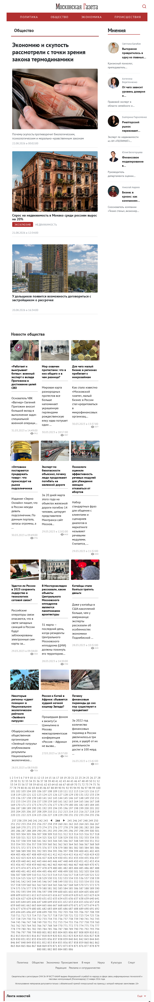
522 (97, 875)
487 (92, 868)
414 (65, 854)
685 (60, 908)
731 (34, 919)
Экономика (91, 17)
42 (60, 781)
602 (71, 891)
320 (18, 837)
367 (86, 844)
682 (44, 908)
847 (18, 942)
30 (15, 781)
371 (18, 847)
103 (23, 791)
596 (39, 891)
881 (44, 949)
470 (92, 864)
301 (97, 830)
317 (92, 834)
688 (76, 908)
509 (28, 875)
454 (97, 861)
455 (13, 864)
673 (86, 905)
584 (65, 888)
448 (65, 861)
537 (86, 878)
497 (55, 871)
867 (34, 946)
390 (28, 851)
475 (28, 868)
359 (44, 844)
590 (97, 888)
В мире (86, 962)
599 (55, 891)
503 (86, 871)
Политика (29, 17)
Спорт (131, 962)
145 (65, 798)
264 (81, 824)
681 (39, 908)
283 (92, 827)
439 (18, 861)
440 (23, 861)
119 (18, 794)
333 (86, 837)
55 (19, 784)
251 (13, 824)
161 (60, 801)
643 (18, 902)
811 (97, 932)
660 (18, 905)
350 (86, 841)
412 (55, 854)
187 (18, 808)
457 (23, 864)
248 (85, 820)
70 (75, 784)
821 (60, 935)
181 (76, 805)
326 (50, 837)
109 (55, 791)
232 (76, 815)
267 (97, 824)
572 (92, 885)
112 (71, 791)
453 (92, 861)
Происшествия (128, 17)
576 (23, 888)
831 (23, 939)
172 (28, 805)
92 (67, 788)
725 (92, 915)
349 (81, 841)
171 (23, 805)
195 (60, 808)
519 (81, 875)
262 (71, 824)
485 (81, 868)
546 (44, 881)
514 (55, 875)
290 (39, 830)
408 (34, 854)
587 (81, 888)
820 (55, 935)
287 (23, 830)
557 (13, 885)
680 (34, 908)
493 (34, 871)
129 (71, 794)
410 (44, 854)
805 (65, 932)
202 (97, 808)
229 (60, 815)
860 (86, 942)
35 (34, 781)
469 (86, 864)
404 (13, 854)
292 (50, 830)
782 (34, 929)
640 (92, 898)
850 (34, 942)
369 (97, 844)
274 (44, 827)
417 (81, 854)
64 (53, 784)
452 (86, 861)
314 (76, 834)
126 (55, 794)
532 (60, 878)
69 (71, 784)
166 (86, 801)
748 (34, 922)
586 (76, 888)
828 (97, 935)
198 (76, 808)
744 (13, 922)
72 (83, 784)
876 (81, 946)
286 (18, 830)
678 (23, 908)
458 (28, 864)
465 (65, 864)
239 (24, 820)
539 (97, 878)
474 (23, 868)
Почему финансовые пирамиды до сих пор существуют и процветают (84, 703)
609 (18, 895)
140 (39, 798)
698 (39, 912)
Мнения (117, 30)
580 (44, 888)
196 (65, 808)
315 (81, 834)
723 (81, 915)
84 (37, 788)
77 (11, 788)
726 (97, 915)
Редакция (60, 967)
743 (97, 919)
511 (39, 875)
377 (50, 847)
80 (22, 788)
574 (13, 888)
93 (71, 788)
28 (98, 777)
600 (60, 891)
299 (86, 830)
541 (18, 881)
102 (18, 791)
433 (76, 858)
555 (92, 881)
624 (97, 895)
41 (56, 781)
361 (55, 844)
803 (55, 932)
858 (76, 942)
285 (13, 830)
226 (44, 815)
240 (30, 820)
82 (29, 788)
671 (76, 905)
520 (86, 875)
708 (92, 912)
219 (97, 811)
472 (13, 868)
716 (44, 915)
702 (60, 912)
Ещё (139, 996)
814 (23, 935)
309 (50, 834)
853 (50, 942)
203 (13, 811)
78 (14, 788)
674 (92, 905)
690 (86, 908)
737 (65, 919)
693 (13, 912)
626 (18, 898)
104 (28, 791)
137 (23, 798)
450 (76, 861)
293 (55, 830)
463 (55, 864)
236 (97, 815)
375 (39, 847)
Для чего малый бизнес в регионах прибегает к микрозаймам (84, 371)
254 (28, 824)
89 (56, 788)
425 (34, 858)
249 (90, 820)
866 (28, 946)
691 (92, 908)
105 (34, 791)
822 (65, 935)
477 (39, 868)
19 (65, 777)
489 (13, 871)
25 (87, 777)
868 (39, 946)
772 (71, 925)
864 (18, 946)
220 (13, 815)
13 (42, 777)
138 (28, 798)
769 (55, 925)
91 (63, 788)
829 (13, 939)
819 (50, 935)
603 (76, 891)
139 (34, 798)
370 (13, 847)
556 (97, 881)
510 (34, 875)
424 (28, 858)
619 (71, 895)
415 (71, 854)
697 (34, 912)
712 (23, 915)
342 (44, 841)
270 (23, 827)
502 (81, 871)
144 (60, 798)
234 (86, 815)
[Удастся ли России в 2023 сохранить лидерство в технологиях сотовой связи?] (24, 570)
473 (18, 868)
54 (15, 784)
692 (97, 908)
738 (71, 919)
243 (45, 820)
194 (55, 808)
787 (60, 929)
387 (13, 851)
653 (71, 902)
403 (97, 851)
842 (81, 939)
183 (86, 805)
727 (13, 919)
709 (97, 912)
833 (34, 939)
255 (34, 824)
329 (65, 837)
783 (39, 929)
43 (64, 781)
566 (60, 885)
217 (86, 811)
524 (18, 878)
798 (28, 932)
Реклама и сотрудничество (84, 967)
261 (65, 824)
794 (97, 929)
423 (23, 858)
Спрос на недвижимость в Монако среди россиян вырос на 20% (54, 217)
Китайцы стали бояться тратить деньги (83, 589)
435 (86, 858)
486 (86, 868)
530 (50, 878)
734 (50, 919)
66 (60, 784)
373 (28, 847)
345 (60, 841)
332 (81, 837)
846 (13, 942)
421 (13, 858)
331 (76, 837)
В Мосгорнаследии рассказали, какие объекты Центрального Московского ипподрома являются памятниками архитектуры (54, 600)
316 (86, 834)
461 (44, 864)
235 (92, 815)
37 (41, 781)
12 (38, 777)
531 (55, 878)
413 (60, 854)
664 (39, 905)
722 (76, 915)
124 (44, 794)
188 (23, 808)
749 (39, 922)
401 (86, 851)
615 (50, 895)
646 (34, 902)
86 (44, 788)
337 (18, 841)
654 (76, 902)
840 (71, 939)
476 (34, 868)
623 (92, 895)
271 (28, 827)
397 (65, 851)
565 (55, 885)
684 (55, 908)
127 (60, 794)
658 (97, 902)
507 (18, 875)
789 (71, 929)
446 (55, 861)
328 (60, 837)
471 (97, 864)
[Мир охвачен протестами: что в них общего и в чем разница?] (55, 350)
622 (86, 895)
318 (97, 834)
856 (65, 942)
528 (39, 878)
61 (41, 784)
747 (28, 922)
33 (26, 781)
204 (18, 811)
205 (23, 811)
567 (65, 885)
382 (76, 847)
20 (68, 777)
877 (86, 946)
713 (28, 915)
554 (86, 881)
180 (71, 805)
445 (50, 861)
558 (18, 885)
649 (50, 902)
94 (74, 788)
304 (23, 834)
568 (71, 885)
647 (39, 902)
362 (60, 844)
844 (92, 939)
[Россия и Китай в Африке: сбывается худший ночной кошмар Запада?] (55, 680)
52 (98, 781)
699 (44, 912)
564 (50, 885)
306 (34, 834)
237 (14, 820)
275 (50, 827)
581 (50, 888)
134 (97, 794)
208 (39, 811)
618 (65, 895)
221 (18, 815)
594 (28, 891)
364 (71, 844)
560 (28, 885)
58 (30, 784)
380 (65, 847)
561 (34, 885)
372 (23, 847)
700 (50, 912)
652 (65, 902)
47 (79, 781)
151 (97, 798)
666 (50, 905)
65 (56, 784)
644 (23, 902)
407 (28, 854)
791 (81, 929)
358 (39, 844)
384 (86, 847)
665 (44, 905)
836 (50, 939)
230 (65, 815)
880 (39, 949)
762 (18, 925)
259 (55, 824)
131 (81, 794)
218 (92, 811)
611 (28, 895)
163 (71, 801)
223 (28, 815)
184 (92, 805)
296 (71, 830)
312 (65, 834)
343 (50, 841)
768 (50, 925)
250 (96, 820)
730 (28, 919)
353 (13, 844)
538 (92, 878)
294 (60, 830)
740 (81, 919)
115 (86, 791)
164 (76, 801)
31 (19, 781)
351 (92, 841)
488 (97, 868)
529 (44, 878)
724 (86, 915)
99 (93, 788)
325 (44, 837)
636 (71, 898)
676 (13, 908)
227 (50, 815)
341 (39, 841)
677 (18, 908)
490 (18, 871)
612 (34, 895)
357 (34, 844)
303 (18, 834)
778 (13, 929)
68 (68, 784)
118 (13, 794)
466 (71, 864)
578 (34, 888)
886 (71, 949)
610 (23, 895)
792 (86, 929)
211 (55, 811)
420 (97, 854)
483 (71, 868)
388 (18, 851)
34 (30, 781)
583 (60, 888)
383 (81, 847)
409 (39, 854)
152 (13, 801)
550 (65, 881)
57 (26, 784)
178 (60, 805)
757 (81, 922)
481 (60, 868)
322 (28, 837)
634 (60, 898)
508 (23, 875)
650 (55, 902)
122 (34, 794)
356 (28, 844)
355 (23, 844)
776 (92, 925)
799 (34, 932)
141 (44, 798)
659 (13, 905)
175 (44, 805)
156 (34, 801)
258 (50, 824)
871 (55, 946)
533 (65, 878)
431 (65, 858)
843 (86, 939)
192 (44, 808)
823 (71, 935)
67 (64, 784)
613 (39, 895)
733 (44, 919)
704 (71, 912)
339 (28, 841)
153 (18, 801)
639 (86, 898)
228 (55, 815)
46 (75, 781)
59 (34, 784)
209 (44, 811)
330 (71, 837)
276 (55, 827)
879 (97, 946)
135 (13, 798)
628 (28, 898)
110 (60, 791)
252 (18, 824)
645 (28, 902)
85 (41, 788)
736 (60, 919)
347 (71, 841)
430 (60, 858)
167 (92, 801)
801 (44, 932)
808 (81, 932)
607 (97, 891)
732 (39, 919)
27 (95, 777)
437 (97, 858)
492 (28, 871)
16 (53, 777)
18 (61, 777)
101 (13, 791)
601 (65, 891)
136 (18, 798)
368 (92, 844)
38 (45, 781)
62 (45, 784)
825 (81, 935)
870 (50, 946)
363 (65, 844)
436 (92, 858)
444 (44, 861)
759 (92, 922)
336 (13, 841)
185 (97, 805)
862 (97, 942)
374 (34, 847)
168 (97, 801)
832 (28, 939)
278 (65, 827)
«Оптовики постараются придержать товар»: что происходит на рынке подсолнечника (21, 477)
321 (23, 837)
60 (38, 784)
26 (91, 777)
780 (23, 929)
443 (39, 861)
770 (60, 925)
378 (55, 847)
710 (13, 915)
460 (39, 864)
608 (13, 895)
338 (23, 841)
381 (71, 847)
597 (44, 891)
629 (34, 898)
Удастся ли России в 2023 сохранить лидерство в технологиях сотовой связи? (23, 593)
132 (86, 794)
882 (50, 949)
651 (60, 902)
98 (89, 788)
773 (76, 925)
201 (92, 808)
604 (81, 891)
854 (55, 942)
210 (50, 811)
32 (23, 781)
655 (81, 902)
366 (81, 844)
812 (13, 935)
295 (65, 830)
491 (23, 871)
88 (52, 788)
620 (76, 895)
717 (50, 915)
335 (97, 837)
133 (92, 794)
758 (86, 922)
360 (50, 844)
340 (34, 841)
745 (18, 922)
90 (59, 788)
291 (44, 830)
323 (34, 837)
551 (71, 881)
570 (81, 885)
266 (92, 824)
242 (40, 820)
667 (55, 905)
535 (76, 878)
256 (39, 824)
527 (34, 878)
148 (81, 798)
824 (76, 935)
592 (18, 891)
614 (44, 895)
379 (60, 847)
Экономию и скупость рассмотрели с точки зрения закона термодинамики (48, 52)
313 (71, 834)
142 (50, 798)
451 (81, 861)
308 (44, 834)
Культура (116, 962)
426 (39, 858)
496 (50, 871)
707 (86, 912)
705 (76, 912)
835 (44, 939)
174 (39, 805)
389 (23, 851)
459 (34, 864)
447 (60, 861)
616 (55, 895)
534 (71, 878)
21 (72, 777)
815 (28, 935)
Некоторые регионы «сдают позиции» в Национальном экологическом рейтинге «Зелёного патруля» (22, 708)
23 (80, 777)
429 (55, 858)
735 (55, 919)
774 (81, 925)
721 (71, 915)
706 (81, 912)
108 (50, 791)
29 (11, 781)
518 (76, 875)
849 (28, 942)
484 (76, 868)
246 (75, 820)
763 (23, 925)
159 (50, 801)
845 (97, 939)
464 (60, 864)
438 (13, 861)
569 (76, 885)
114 (81, 791)
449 (71, 861)
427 (44, 858)
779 (18, 929)
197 (71, 808)
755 (71, 922)
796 (18, 932)
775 (86, 925)
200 (86, 808)
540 (13, 881)
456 (18, 864)
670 (71, 905)
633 (55, 898)
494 (39, 871)
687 (71, 908)
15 (50, 777)
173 (34, 805)
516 (65, 875)
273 (39, 827)
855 (60, 942)
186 (13, 808)
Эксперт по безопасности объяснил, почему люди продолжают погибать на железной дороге (54, 476)
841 (76, 939)
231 (71, 815)
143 (55, 798)
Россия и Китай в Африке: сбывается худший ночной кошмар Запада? (54, 701)
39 (49, 781)
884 (60, 949)
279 (71, 827)
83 (33, 788)
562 (39, 885)
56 (23, 784)
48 (83, 781)
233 (81, 815)
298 (81, 830)
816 (34, 935)
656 (86, 902)
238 (19, 820)
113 (76, 791)
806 (71, 932)
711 (18, 915)
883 (55, 949)
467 (76, 864)
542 (23, 881)
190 (34, 808)
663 (34, 905)
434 (81, 858)
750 (44, 922)
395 (55, 851)
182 (81, 805)
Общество (60, 17)
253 (23, 824)
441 (28, 861)
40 (53, 781)
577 (28, 888)
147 (76, 798)
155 (28, 801)
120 (23, 794)
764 (28, 925)
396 (60, 851)
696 (28, 912)
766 (39, 925)
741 (86, 919)
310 (55, 834)
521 (92, 875)
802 (50, 932)
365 (76, 844)
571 (86, 885)
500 (71, 871)
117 (97, 791)
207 (34, 811)
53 (11, 784)
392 (39, 851)
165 (81, 801)
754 (65, 922)
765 (34, 925)
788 (65, 929)
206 (28, 811)
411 (50, 854)
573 (97, 885)
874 (71, 946)
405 (18, 854)
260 (60, 824)
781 (28, 929)
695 (23, 912)
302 (13, 834)
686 (65, 908)
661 (23, 905)
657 (92, 902)
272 (34, 827)
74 (90, 784)
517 (71, 875)
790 (76, 929)
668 (60, 905)
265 (86, 824)
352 (97, 841)
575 (18, 888)
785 (50, 929)
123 (39, 794)
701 (55, 912)
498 (60, 871)
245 (69, 820)
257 (44, 824)
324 (39, 837)
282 (86, 827)
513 (50, 875)
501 (76, 871)
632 (50, 898)
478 (44, 868)
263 (76, 824)
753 (60, 922)
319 (13, 837)
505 (97, 871)
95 (78, 788)
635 (65, 898)
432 (71, 858)
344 (55, 841)
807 (76, 932)
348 (76, 841)
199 (81, 808)
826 (86, 935)
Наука (101, 962)
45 (71, 781)
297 (76, 830)
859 (81, 942)
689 (81, 908)
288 (28, 830)
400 (81, 851)
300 (92, 830)
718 (55, 915)
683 (50, 908)
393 (44, 851)
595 (34, 891)
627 (23, 898)
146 (71, 798)
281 (81, 827)
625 (13, 898)
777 (97, 925)
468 (81, 864)
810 (92, 932)
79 (18, 788)
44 (68, 781)
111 (65, 791)
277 (60, 827)
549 (60, 881)
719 (60, 915)
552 (76, 881)
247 (80, 820)
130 (76, 794)
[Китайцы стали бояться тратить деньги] (85, 570)
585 (71, 888)
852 (44, 942)
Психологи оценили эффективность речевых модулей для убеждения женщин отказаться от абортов (84, 479)
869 (44, 946)
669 (65, 905)
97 (86, 788)
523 (13, 878)
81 (26, 788)
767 (44, 925)
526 (28, 878)
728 (18, 919)
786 (55, 929)
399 (76, 851)
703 (65, 912)
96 (82, 788)
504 (92, 871)
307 (39, 834)
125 (50, 794)
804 (60, 932)
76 (98, 784)
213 (65, 811)
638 (81, 898)
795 (13, 932)
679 (28, 908)
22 (76, 777)
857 (71, 942)
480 (55, 868)
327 (55, 837)
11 (35, 777)
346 (65, 841)
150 (92, 798)
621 (81, 895)
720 (65, 915)
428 (50, 858)
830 (18, 939)
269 (18, 827)
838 (60, 939)
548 (55, 881)
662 (28, 905)
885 (65, 949)
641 (97, 898)
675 (97, 905)
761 (13, 925)
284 (97, 827)
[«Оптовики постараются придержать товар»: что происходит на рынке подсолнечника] (24, 451)
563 (44, 885)
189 (28, 808)
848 (23, 942)
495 (44, 871)
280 (76, 827)
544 (34, 881)
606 (92, 891)
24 (83, 777)
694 (18, 912)
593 (23, 891)
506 (13, 875)
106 (39, 791)
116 (92, 791)
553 (81, 881)
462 (50, 864)
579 (39, 888)
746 (23, 922)
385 (92, 847)
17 (57, 777)
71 (79, 784)
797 (23, 932)
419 (92, 854)
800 (39, 932)
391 (34, 851)
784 (44, 929)
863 (13, 946)
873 (65, 946)
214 (71, 811)
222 (23, 815)
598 (50, 891)
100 (98, 788)
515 (60, 875)
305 (28, 834)
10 (31, 777)
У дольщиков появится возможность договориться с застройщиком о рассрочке (51, 298)
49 (86, 781)
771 (65, 925)
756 (76, 922)
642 (13, 902)
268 (13, 827)
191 (39, 808)
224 (34, 815)
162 (65, 801)
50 (90, 781)
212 (60, 811)
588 (86, 888)
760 (97, 922)
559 (23, 885)
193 (50, 808)
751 (50, 922)
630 (39, 898)
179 (65, 805)
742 (92, 919)
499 (65, 871)
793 (92, 929)
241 (35, 820)
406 (23, 854)
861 (92, 942)
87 (48, 788)
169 (13, 805)
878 (92, 946)
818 (44, 935)
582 (55, 888)
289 (34, 830)
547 (50, 881)
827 (92, 935)
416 (76, 854)
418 (86, 854)
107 (44, 791)
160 (55, 801)
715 (39, 915)
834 (39, 939)
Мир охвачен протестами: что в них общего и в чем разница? (54, 371)
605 (86, 891)
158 (44, 801)
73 (86, 784)
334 (92, 837)
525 (23, 878)
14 (46, 777)
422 (18, 858)
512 (44, 875)
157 (39, 801)
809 (86, 932)
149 (86, 798)
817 (39, 935)
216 (81, 811)
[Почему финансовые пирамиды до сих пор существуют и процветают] (85, 680)
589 (92, 888)
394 (50, 851)
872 (60, 946)
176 (50, 805)
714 (34, 915)
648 (44, 902)
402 (92, 851)
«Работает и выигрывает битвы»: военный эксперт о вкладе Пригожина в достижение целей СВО (23, 377)
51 (94, 781)
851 (39, 942)
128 (65, 794)
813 (18, 935)
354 (18, 844)
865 (23, 946)
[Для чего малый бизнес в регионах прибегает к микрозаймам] (85, 350)
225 (39, 815)
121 (28, 794)
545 (39, 881)
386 (97, 847)
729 (23, 919)
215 (76, 811)
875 (76, 946)
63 (49, 784)
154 (23, 801)
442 (34, 861)
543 (28, 881)
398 (71, 851)
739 (76, 919)
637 (76, 898)
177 (55, 805)
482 (65, 868)
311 (60, 834)
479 (50, 868)
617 (60, 895)
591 (13, 891)
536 (81, 878)
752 (55, 922)
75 (94, 784)
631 (44, 898)
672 (81, 905)
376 (44, 847)
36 (38, 781)
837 (55, 939)
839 (65, 939)
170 (18, 805)
